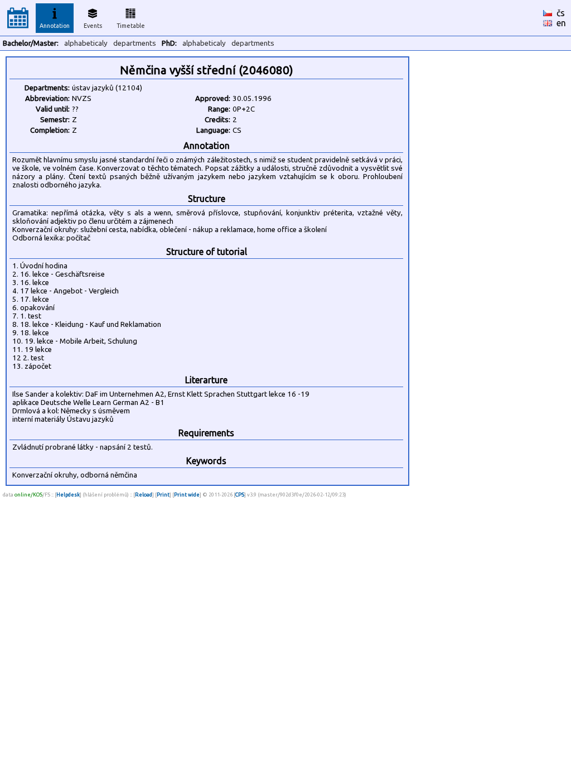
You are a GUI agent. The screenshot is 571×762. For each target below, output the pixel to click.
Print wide (187, 494)
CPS (239, 494)
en (561, 23)
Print (163, 494)
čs (561, 13)
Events (93, 25)
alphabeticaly (86, 43)
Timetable (131, 25)
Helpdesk (68, 494)
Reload (143, 494)
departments (134, 43)
